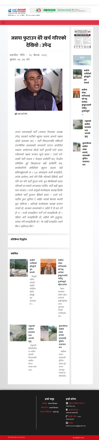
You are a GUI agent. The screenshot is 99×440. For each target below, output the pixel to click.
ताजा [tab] (82, 57)
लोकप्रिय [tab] (82, 62)
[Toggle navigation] (3, 22)
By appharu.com (78, 437)
